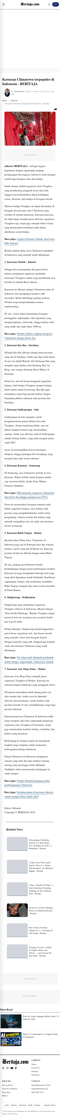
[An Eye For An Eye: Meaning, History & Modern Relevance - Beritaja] (17, 910)
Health (30, 1105)
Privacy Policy (7, 1085)
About (33, 1064)
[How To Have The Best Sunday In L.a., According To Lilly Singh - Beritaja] (17, 930)
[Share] (55, 109)
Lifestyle (37, 1105)
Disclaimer (6, 1092)
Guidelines (35, 1075)
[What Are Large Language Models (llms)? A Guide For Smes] (11, 1021)
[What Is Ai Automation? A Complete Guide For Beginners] (11, 1039)
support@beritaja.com (39, 1088)
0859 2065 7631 (37, 1092)
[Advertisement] (30, 38)
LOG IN (55, 4)
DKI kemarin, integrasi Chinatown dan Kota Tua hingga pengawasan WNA (29, 495)
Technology (23, 1105)
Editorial (34, 1071)
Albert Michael (19, 91)
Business (14, 1105)
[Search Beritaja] (49, 4)
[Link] (3, 1068)
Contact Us (35, 1067)
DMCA (5, 1095)
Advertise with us (50, 1105)
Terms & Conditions (9, 1088)
